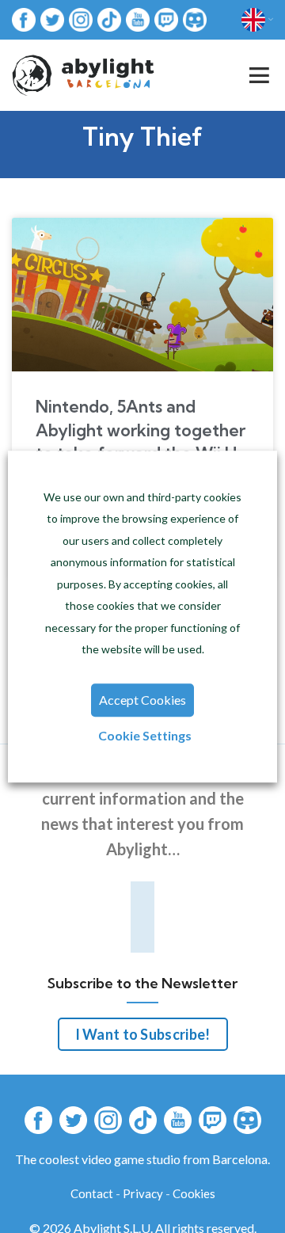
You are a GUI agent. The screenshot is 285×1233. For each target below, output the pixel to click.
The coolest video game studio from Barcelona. (142, 1158)
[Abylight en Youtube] (138, 19)
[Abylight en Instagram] (81, 19)
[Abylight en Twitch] (166, 19)
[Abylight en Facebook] (24, 19)
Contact (91, 1193)
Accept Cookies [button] (142, 699)
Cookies (194, 1193)
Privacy (143, 1193)
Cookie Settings (145, 735)
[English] (257, 20)
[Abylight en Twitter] (52, 19)
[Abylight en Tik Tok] (109, 19)
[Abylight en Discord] (195, 19)
